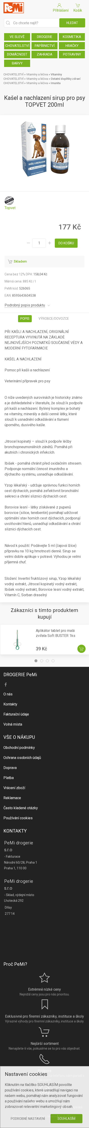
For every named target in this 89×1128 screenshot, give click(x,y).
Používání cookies (18, 818)
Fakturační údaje (16, 714)
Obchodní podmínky (19, 747)
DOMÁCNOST (17, 54)
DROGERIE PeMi (20, 674)
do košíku (66, 243)
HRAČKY (72, 46)
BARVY (17, 63)
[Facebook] (5, 684)
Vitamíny (56, 74)
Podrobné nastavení (28, 1118)
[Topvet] (10, 203)
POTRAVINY (72, 54)
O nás (8, 694)
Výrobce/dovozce (54, 318)
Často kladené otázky (20, 808)
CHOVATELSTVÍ (17, 46)
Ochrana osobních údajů (22, 758)
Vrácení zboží (14, 788)
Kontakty (10, 704)
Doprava (10, 768)
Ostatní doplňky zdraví (65, 78)
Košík (77, 10)
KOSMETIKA (72, 37)
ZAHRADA (44, 54)
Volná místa (12, 724)
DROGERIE (44, 37)
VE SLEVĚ (17, 37)
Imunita (55, 83)
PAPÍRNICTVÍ (45, 46)
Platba (8, 778)
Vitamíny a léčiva (37, 74)
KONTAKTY (15, 831)
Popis (24, 318)
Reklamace (12, 798)
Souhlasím (66, 1118)
